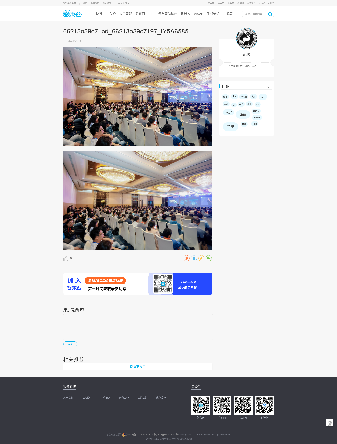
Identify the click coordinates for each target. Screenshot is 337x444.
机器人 (185, 13)
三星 (234, 96)
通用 (262, 97)
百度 (244, 124)
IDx (257, 104)
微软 (255, 123)
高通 (241, 104)
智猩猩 (240, 3)
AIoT (151, 13)
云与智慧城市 (167, 13)
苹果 (230, 126)
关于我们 (68, 397)
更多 (267, 87)
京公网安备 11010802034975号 (140, 434)
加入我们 (87, 397)
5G (234, 104)
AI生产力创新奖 (266, 3)
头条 (113, 13)
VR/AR (198, 13)
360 (243, 114)
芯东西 (231, 3)
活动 (230, 13)
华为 (253, 96)
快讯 (99, 13)
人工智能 (125, 13)
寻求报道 (105, 397)
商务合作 (124, 397)
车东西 (221, 3)
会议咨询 (142, 397)
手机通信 (213, 13)
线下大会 (251, 3)
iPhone (257, 117)
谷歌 (226, 103)
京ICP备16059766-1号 (167, 434)
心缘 (246, 54)
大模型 (228, 112)
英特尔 (256, 111)
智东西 (211, 3)
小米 (249, 103)
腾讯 (225, 96)
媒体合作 (161, 397)
